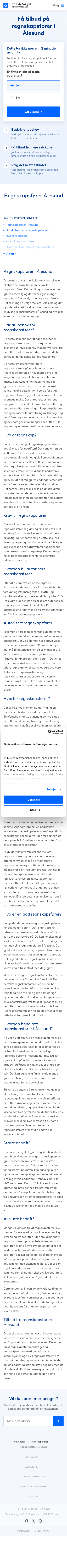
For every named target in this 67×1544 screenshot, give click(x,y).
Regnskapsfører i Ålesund (22, 224)
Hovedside (19, 1442)
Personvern (23, 1531)
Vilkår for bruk (42, 1531)
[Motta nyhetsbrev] (58, 1421)
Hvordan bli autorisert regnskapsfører (30, 247)
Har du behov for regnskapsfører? (27, 230)
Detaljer (52, 789)
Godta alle (33, 799)
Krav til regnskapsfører (20, 241)
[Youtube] (40, 1521)
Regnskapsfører (39, 1442)
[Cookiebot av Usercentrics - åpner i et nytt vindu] (48, 732)
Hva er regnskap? (17, 235)
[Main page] (18, 5)
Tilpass (31, 809)
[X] (33, 1521)
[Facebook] (26, 1521)
